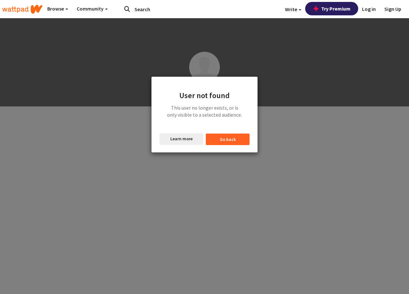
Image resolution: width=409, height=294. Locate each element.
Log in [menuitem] (369, 9)
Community (90, 8)
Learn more (181, 139)
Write (291, 9)
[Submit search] (127, 9)
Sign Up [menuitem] (392, 9)
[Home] (22, 9)
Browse (56, 8)
